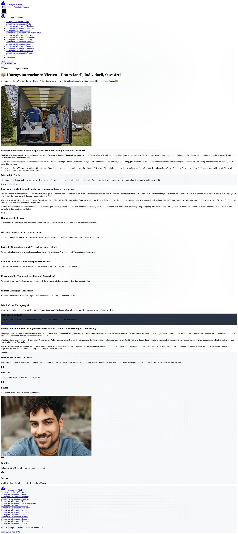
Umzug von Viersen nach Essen (18, 44)
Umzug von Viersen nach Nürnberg (20, 51)
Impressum (10, 55)
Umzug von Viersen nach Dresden (19, 53)
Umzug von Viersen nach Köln (18, 30)
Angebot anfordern (21, 7)
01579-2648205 (7, 7)
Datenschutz (11, 57)
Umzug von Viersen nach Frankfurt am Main (23, 33)
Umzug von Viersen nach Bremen (19, 46)
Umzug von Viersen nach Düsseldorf (20, 37)
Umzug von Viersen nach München (20, 28)
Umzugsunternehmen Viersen (17, 22)
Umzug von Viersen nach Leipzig (19, 39)
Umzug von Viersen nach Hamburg (20, 26)
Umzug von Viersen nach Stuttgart (19, 35)
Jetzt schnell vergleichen (10, 184)
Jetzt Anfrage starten (9, 324)
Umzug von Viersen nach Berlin (18, 24)
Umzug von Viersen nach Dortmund (20, 42)
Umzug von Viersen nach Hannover (20, 48)
